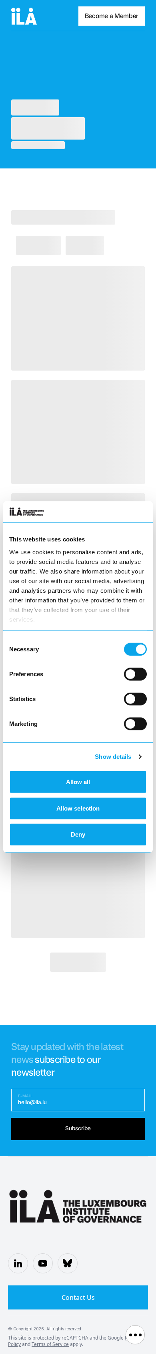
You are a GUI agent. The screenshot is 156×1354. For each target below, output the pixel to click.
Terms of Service (50, 1344)
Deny (78, 834)
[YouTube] (43, 1263)
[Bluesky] (68, 1263)
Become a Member (111, 16)
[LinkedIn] (18, 1263)
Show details (113, 756)
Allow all (78, 781)
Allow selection (78, 808)
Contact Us (78, 1297)
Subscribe (78, 1128)
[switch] (135, 674)
